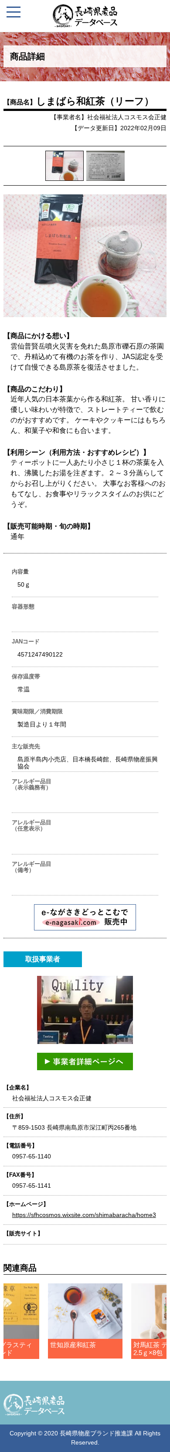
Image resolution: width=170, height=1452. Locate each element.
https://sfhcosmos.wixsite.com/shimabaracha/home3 (84, 1214)
